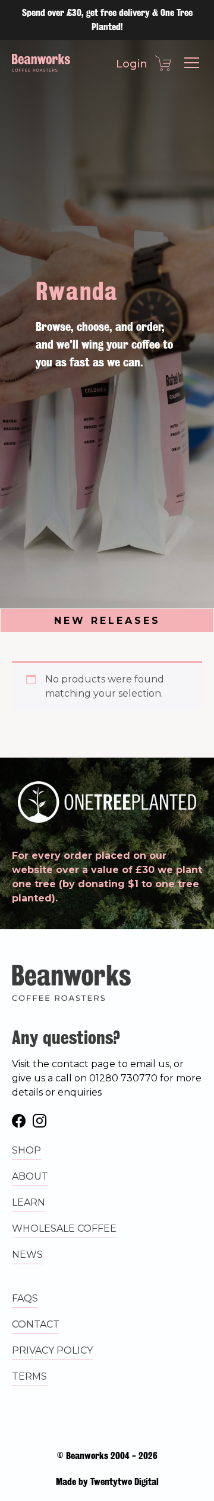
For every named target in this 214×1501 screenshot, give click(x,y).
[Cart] (162, 61)
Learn (28, 1202)
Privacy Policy (52, 1350)
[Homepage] (41, 63)
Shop (26, 1150)
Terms (29, 1376)
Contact (35, 1324)
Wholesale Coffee (64, 1228)
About (30, 1176)
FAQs (25, 1298)
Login (131, 63)
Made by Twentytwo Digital (107, 1481)
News (27, 1254)
